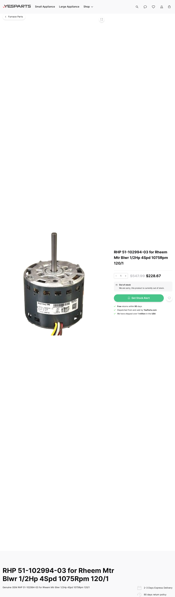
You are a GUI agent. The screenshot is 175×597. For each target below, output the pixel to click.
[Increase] (126, 276)
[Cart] (169, 7)
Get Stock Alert (141, 298)
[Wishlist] (153, 6)
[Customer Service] (145, 6)
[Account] (161, 6)
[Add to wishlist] (169, 298)
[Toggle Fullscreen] (101, 19)
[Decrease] (116, 276)
